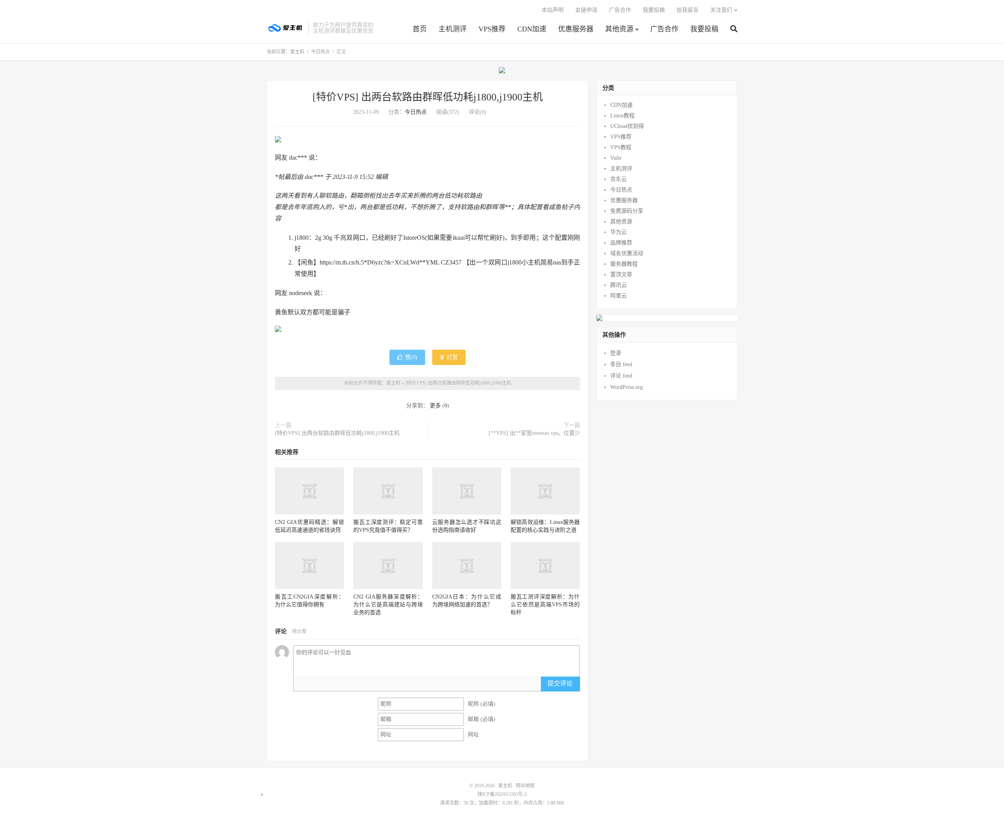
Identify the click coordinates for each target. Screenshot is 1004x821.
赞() (411, 357)
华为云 (618, 232)
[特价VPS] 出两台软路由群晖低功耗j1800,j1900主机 (428, 97)
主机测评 (452, 29)
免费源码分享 (626, 211)
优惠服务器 (575, 29)
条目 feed (621, 364)
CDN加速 (531, 29)
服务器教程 (624, 264)
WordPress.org (626, 387)
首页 (420, 29)
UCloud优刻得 (627, 126)
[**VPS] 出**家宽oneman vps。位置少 (534, 433)
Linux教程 (622, 116)
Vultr (616, 158)
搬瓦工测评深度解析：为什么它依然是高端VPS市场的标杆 (545, 604)
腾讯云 (618, 285)
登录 (615, 353)
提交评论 (560, 683)
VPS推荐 (492, 29)
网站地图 (525, 785)
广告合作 (664, 29)
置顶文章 (621, 274)
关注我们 (721, 10)
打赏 (451, 357)
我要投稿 (704, 29)
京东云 (618, 179)
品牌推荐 (621, 243)
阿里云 (618, 296)
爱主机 (285, 28)
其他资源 (619, 29)
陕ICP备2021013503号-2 (502, 794)
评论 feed (621, 376)
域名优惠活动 (626, 253)
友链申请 (586, 10)
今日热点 (320, 52)
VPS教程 (620, 147)
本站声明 (553, 10)
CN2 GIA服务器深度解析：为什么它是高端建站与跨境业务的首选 (387, 604)
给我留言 (687, 10)
